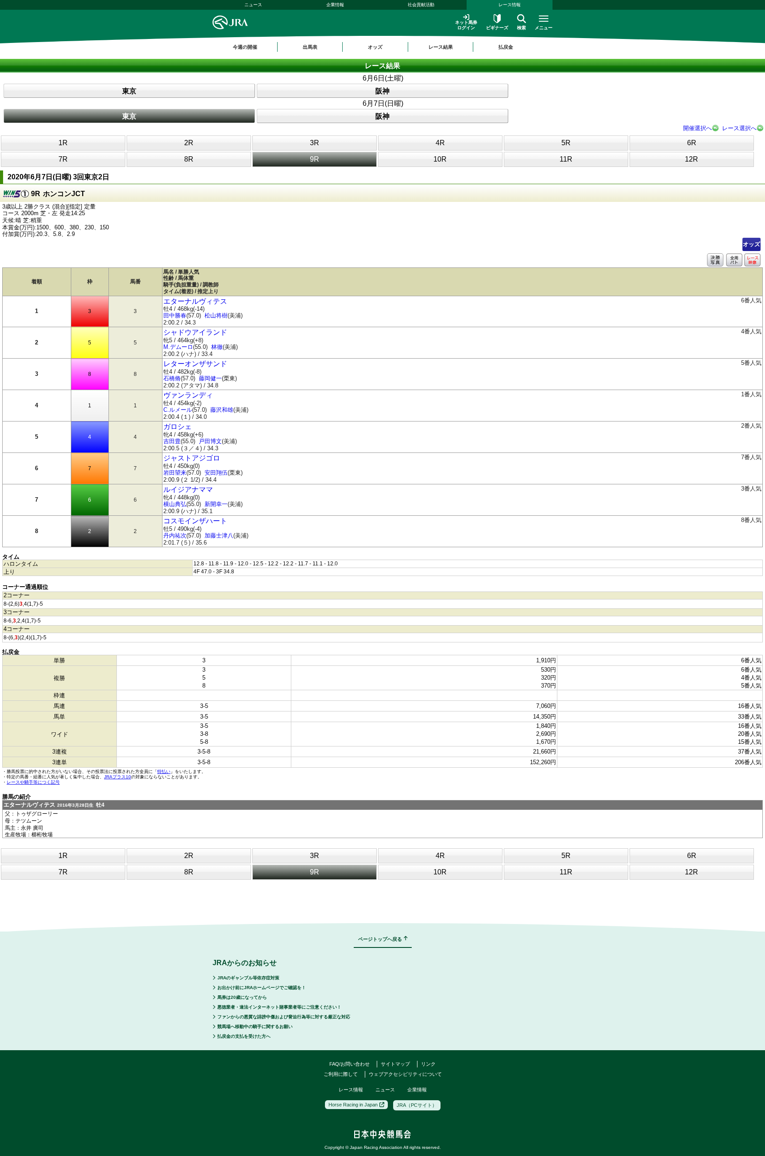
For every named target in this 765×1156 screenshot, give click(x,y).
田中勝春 (174, 315)
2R (188, 143)
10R (440, 159)
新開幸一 (216, 504)
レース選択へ (739, 128)
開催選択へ (697, 128)
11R (566, 159)
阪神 (382, 91)
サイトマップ (395, 1064)
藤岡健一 (210, 378)
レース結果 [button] (441, 47)
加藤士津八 (219, 535)
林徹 (217, 347)
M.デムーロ (178, 347)
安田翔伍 (216, 472)
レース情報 (509, 4)
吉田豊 (172, 441)
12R (691, 159)
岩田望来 (174, 472)
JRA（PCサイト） (417, 1105)
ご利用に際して (341, 1074)
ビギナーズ (497, 27)
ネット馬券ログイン (466, 25)
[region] (382, 47)
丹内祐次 (174, 535)
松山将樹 (216, 315)
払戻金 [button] (505, 47)
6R (691, 143)
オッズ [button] (375, 47)
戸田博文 (210, 441)
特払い (163, 771)
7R (63, 159)
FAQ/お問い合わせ (349, 1064)
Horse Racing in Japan (353, 1104)
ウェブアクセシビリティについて (405, 1074)
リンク (428, 1064)
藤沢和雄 (221, 409)
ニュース (253, 4)
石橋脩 (172, 378)
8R (188, 159)
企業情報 (335, 4)
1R (63, 143)
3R (314, 143)
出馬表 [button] (310, 47)
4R (440, 143)
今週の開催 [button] (245, 47)
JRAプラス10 (117, 776)
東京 (129, 91)
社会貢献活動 (421, 4)
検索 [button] (521, 27)
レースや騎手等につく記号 (33, 782)
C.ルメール (177, 409)
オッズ (751, 244)
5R (566, 143)
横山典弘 (174, 504)
